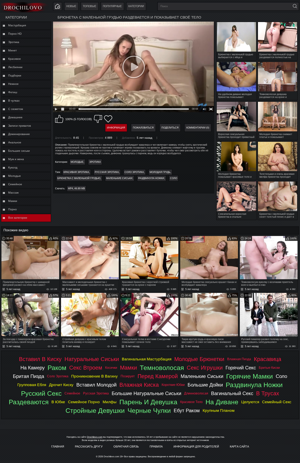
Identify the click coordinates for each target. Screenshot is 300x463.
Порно (12, 209)
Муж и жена (16, 159)
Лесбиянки (15, 67)
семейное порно (84, 402)
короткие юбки (173, 385)
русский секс (41, 393)
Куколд (12, 167)
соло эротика (134, 172)
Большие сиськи (19, 150)
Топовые (89, 6)
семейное (72, 393)
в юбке (58, 402)
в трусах (267, 393)
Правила (156, 446)
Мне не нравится (98, 119)
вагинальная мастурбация (146, 359)
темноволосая (162, 367)
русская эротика (107, 172)
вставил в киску (40, 359)
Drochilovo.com (94, 437)
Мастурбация (17, 25)
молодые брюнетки (199, 359)
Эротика (13, 42)
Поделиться (170, 127)
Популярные (112, 6)
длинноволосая (196, 393)
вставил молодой (96, 385)
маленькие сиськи (119, 178)
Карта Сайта (239, 446)
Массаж (13, 192)
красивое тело (191, 402)
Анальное (14, 142)
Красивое (14, 58)
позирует (128, 376)
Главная (57, 446)
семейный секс (276, 402)
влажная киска (139, 385)
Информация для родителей (196, 446)
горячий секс (241, 367)
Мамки (12, 201)
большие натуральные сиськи (146, 393)
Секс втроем (85, 367)
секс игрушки (205, 367)
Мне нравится (59, 119)
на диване (222, 402)
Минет (12, 50)
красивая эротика (76, 172)
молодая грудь (160, 172)
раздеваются (29, 402)
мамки (128, 367)
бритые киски (269, 367)
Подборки (14, 75)
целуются (250, 402)
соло (173, 178)
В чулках (14, 100)
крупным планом (218, 410)
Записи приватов (19, 125)
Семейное (15, 184)
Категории (136, 6)
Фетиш (12, 92)
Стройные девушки (95, 410)
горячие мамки (249, 376)
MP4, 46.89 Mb (76, 188)
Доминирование (19, 134)
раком (57, 367)
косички (111, 367)
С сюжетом (15, 109)
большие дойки (205, 385)
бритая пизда (28, 376)
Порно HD (15, 33)
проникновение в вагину (94, 376)
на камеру (32, 367)
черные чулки (149, 410)
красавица (267, 359)
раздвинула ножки (151, 178)
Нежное (13, 83)
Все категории (17, 217)
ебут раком (187, 410)
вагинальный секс (232, 393)
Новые (71, 6)
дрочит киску (61, 385)
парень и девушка (148, 402)
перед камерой (158, 376)
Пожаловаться (143, 127)
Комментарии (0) (197, 127)
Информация (116, 127)
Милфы (110, 402)
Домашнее (15, 117)
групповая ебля (31, 385)
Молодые (14, 175)
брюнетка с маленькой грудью (78, 178)
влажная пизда (239, 359)
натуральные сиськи (91, 359)
